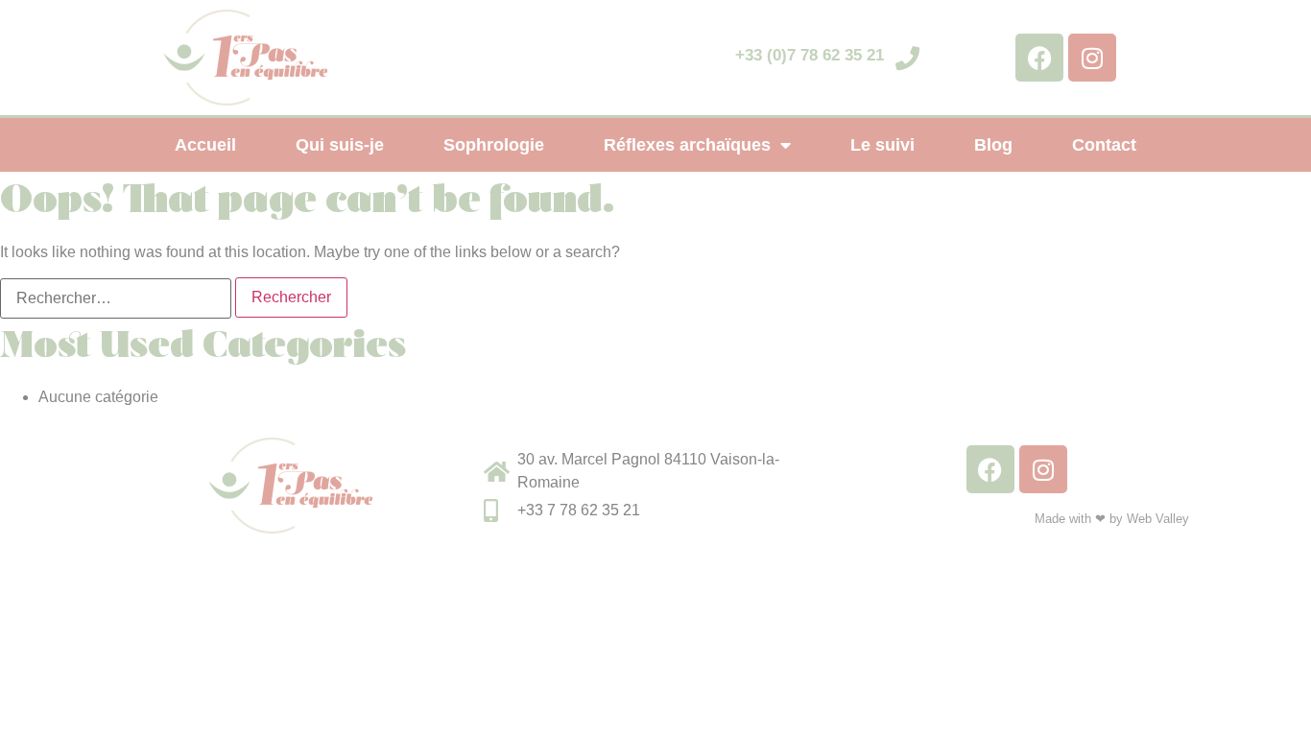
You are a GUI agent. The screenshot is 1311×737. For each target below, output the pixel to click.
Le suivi (882, 145)
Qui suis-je (340, 145)
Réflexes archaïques (687, 145)
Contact (1104, 145)
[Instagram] (1092, 58)
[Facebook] (1039, 58)
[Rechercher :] (115, 298)
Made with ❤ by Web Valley (1112, 518)
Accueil (205, 145)
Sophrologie (493, 145)
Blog (993, 145)
